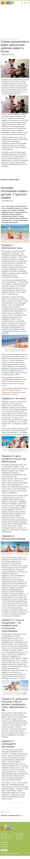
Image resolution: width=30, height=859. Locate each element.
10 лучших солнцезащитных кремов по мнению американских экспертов (13, 392)
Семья (7, 39)
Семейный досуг (14, 39)
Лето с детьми (6, 812)
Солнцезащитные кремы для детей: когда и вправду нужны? (13, 383)
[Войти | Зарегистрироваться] (25, 3)
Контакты (4, 847)
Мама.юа (3, 39)
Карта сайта (5, 844)
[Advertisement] (15, 21)
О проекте (4, 842)
